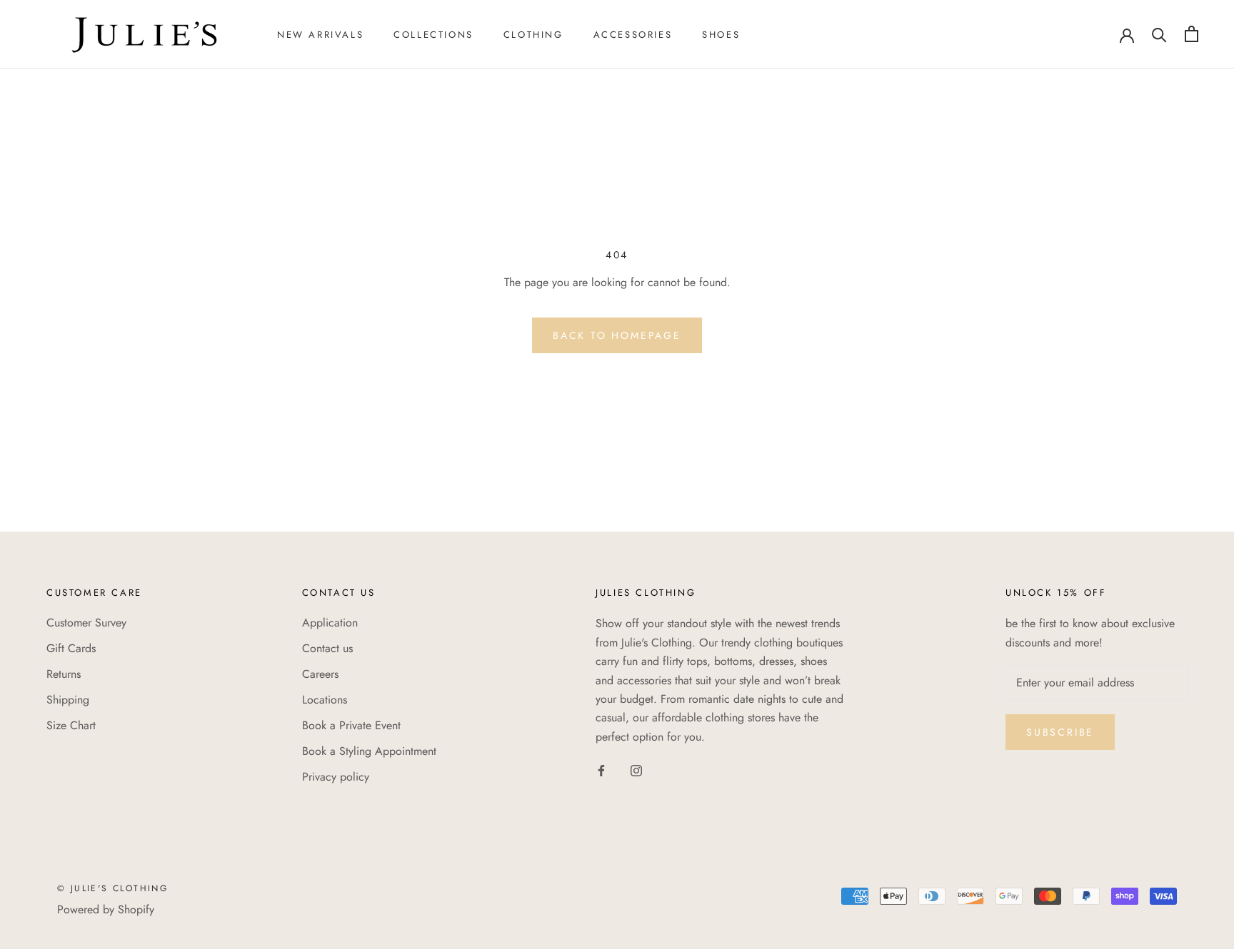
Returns (63, 674)
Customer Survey (86, 622)
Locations (324, 699)
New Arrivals (320, 34)
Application (330, 622)
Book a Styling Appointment (369, 751)
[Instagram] (636, 770)
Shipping (67, 699)
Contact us (327, 648)
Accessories (633, 34)
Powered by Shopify (105, 909)
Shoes (721, 34)
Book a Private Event (351, 725)
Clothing (533, 34)
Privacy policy (335, 776)
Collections (433, 34)
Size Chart (71, 725)
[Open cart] (1191, 34)
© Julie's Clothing (112, 888)
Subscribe (1060, 732)
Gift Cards (71, 648)
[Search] (1159, 33)
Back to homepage (617, 335)
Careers (320, 674)
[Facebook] (601, 770)
